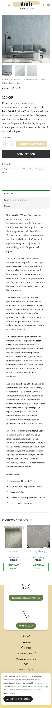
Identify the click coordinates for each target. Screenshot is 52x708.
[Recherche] (9, 5)
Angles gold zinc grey (38, 551)
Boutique (15, 79)
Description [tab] (8, 193)
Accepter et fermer (18, 699)
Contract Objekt (13, 557)
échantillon (26, 154)
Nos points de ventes (26, 658)
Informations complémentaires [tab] (16, 200)
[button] (4, 5)
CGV (26, 664)
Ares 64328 (13, 551)
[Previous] (6, 39)
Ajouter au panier (31, 144)
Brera (19, 83)
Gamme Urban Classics (26, 168)
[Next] (45, 39)
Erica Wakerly (38, 557)
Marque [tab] (7, 206)
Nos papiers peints (29, 79)
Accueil (5, 79)
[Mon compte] (43, 5)
